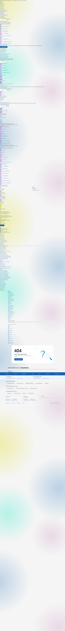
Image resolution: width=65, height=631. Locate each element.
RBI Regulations (10, 309)
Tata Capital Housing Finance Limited (10, 378)
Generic (9, 318)
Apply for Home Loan (3, 217)
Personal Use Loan (11, 298)
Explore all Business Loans (4, 57)
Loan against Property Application (5, 276)
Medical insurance (2, 284)
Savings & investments (3, 283)
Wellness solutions (3, 285)
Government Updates (11, 320)
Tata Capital (9, 343)
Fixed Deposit (2, 98)
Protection (9, 301)
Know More (2, 19)
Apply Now (7, 19)
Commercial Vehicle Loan (4, 255)
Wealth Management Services (5, 232)
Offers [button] (1, 121)
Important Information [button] (10, 383)
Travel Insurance (2, 287)
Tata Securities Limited (20, 378)
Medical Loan (10, 302)
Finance (9, 304)
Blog (13, 343)
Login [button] (1, 227)
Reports (1, 116)
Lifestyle (9, 297)
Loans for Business (3, 49)
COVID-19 (9, 319)
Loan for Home (10, 293)
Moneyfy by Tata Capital (3, 85)
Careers (15, 373)
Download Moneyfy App (4, 213)
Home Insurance (2, 286)
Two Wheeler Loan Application (4, 273)
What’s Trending (10, 308)
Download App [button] (8, 89)
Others (9, 316)
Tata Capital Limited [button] (10, 388)
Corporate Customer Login (5, 229)
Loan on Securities (11, 306)
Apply (1, 269)
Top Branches (46, 383)
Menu (9, 291)
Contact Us (47, 373)
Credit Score (10, 296)
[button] (32, 208)
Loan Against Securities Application (5, 277)
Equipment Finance (11, 311)
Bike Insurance (2, 281)
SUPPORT (2, 2)
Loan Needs (10, 292)
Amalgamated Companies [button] (29, 383)
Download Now (23, 0)
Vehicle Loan (2, 237)
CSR (32, 373)
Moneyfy (2, 230)
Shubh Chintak (10, 317)
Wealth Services (10, 307)
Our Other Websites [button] (39, 383)
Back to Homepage (18, 359)
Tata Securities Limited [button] (33, 388)
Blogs (2, 1)
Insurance (1, 144)
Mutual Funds (2, 97)
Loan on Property (10, 305)
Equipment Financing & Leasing (5, 251)
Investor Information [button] (20, 383)
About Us (7, 373)
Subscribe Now (10, 371)
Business (9, 310)
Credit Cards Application (3, 278)
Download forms (2, 117)
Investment (1, 84)
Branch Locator (57, 373)
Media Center (24, 373)
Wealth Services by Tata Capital (4, 102)
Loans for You (2, 5)
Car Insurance (2, 280)
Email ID (9, 370)
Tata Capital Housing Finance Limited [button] (21, 388)
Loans (1, 100)
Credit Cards (2, 99)
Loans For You (2, 233)
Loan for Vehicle (10, 295)
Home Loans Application (3, 272)
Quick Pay (3, 290)
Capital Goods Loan (11, 299)
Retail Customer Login (4, 228)
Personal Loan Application (4, 271)
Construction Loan (11, 314)
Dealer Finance (10, 315)
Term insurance (2, 282)
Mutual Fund (2, 289)
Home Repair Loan (11, 300)
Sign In (2, 225)
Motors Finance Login (4, 231)
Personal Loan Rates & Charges (4, 22)
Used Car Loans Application (4, 274)
